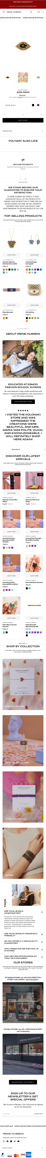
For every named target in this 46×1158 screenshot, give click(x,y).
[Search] (31, 12)
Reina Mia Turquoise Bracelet (10, 625)
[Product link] (11, 239)
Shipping (19, 97)
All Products (8, 260)
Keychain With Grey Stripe (32, 500)
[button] (4, 12)
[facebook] (7, 1141)
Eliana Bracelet (8, 312)
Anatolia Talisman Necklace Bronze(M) (10, 263)
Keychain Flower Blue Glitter (10, 500)
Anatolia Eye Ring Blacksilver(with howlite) (9, 540)
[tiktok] (14, 1141)
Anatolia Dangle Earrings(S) (31, 263)
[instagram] (11, 1141)
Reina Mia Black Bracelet (34, 582)
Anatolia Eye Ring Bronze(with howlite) (10, 583)
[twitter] (4, 1141)
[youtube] (18, 1141)
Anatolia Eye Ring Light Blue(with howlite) (34, 539)
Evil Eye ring (30, 312)
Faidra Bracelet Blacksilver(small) (32, 625)
